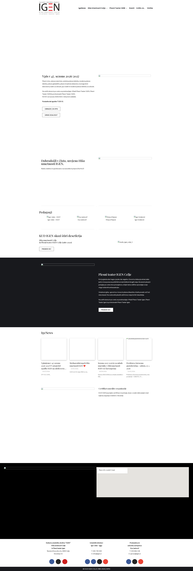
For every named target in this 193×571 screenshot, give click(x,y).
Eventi (131, 8)
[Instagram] (58, 561)
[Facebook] (51, 561)
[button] (41, 218)
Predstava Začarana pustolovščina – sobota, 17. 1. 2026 (138, 366)
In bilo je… (140, 8)
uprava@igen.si (135, 554)
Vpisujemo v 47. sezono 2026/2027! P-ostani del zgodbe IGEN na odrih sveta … (53, 366)
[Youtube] (64, 561)
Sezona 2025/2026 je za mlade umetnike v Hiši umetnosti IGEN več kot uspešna (110, 366)
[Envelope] (105, 561)
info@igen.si (97, 554)
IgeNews (82, 8)
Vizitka (150, 8)
